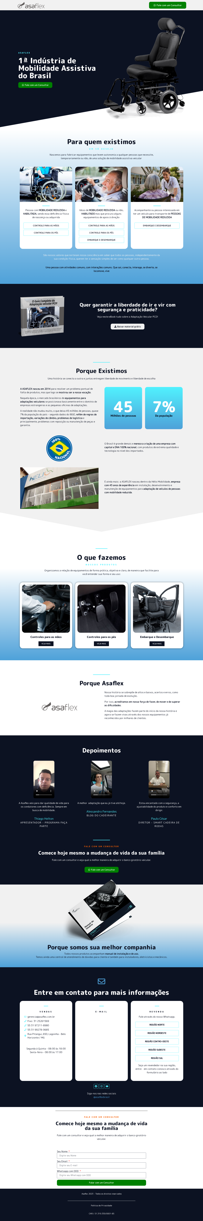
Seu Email (62, 1161)
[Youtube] (107, 1086)
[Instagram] (101, 1086)
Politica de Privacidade (101, 1205)
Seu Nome (62, 1151)
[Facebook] (96, 1086)
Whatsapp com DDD (68, 1171)
